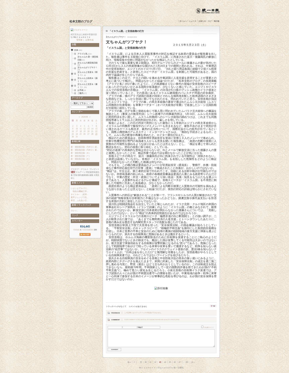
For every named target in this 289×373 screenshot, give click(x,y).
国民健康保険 (83, 175)
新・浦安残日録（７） (81, 156)
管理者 (79, 40)
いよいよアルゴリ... (79, 188)
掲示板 (216, 21)
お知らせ (202, 21)
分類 (73, 44)
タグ (210, 21)
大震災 (96, 175)
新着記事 (75, 141)
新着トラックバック (81, 205)
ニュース (192, 21)
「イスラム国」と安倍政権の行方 (126, 31)
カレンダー (77, 111)
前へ (129, 362)
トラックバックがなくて (116, 306)
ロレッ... (74, 210)
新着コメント (78, 182)
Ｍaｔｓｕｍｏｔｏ (147, 367)
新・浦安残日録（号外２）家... (84, 150)
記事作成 (89, 40)
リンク (74, 215)
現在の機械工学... (79, 191)
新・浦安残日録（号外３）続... (84, 147)
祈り (72, 178)
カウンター (77, 220)
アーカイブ (77, 98)
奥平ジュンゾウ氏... (79, 197)
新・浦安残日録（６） (81, 159)
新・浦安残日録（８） (81, 153)
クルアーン (80, 172)
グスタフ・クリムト (80, 169)
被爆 (91, 175)
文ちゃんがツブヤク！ (116, 37)
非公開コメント (209, 327)
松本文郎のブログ (81, 21)
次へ (193, 362)
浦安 (73, 172)
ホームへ (183, 21)
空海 (75, 175)
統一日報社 (179, 367)
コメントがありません (138, 306)
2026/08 (84, 117)
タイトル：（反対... (79, 194)
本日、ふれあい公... (79, 200)
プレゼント (94, 169)
